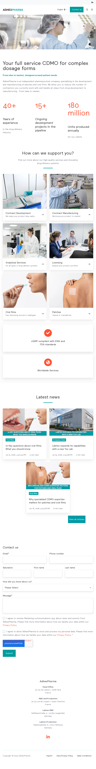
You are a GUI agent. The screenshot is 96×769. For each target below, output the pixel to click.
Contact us (77, 9)
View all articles (76, 519)
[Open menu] (92, 9)
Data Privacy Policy (65, 756)
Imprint (49, 756)
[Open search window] (87, 9)
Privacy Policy (9, 625)
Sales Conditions (84, 756)
